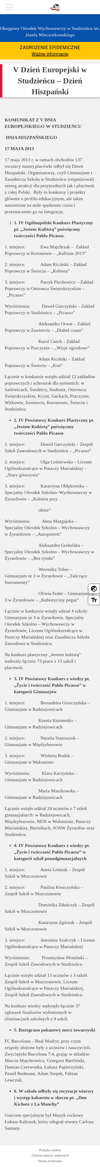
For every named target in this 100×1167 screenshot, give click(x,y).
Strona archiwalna (50, 1161)
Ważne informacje (50, 54)
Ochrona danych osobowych (50, 1155)
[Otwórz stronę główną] (54, 7)
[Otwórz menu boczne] (9, 8)
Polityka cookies (50, 1150)
